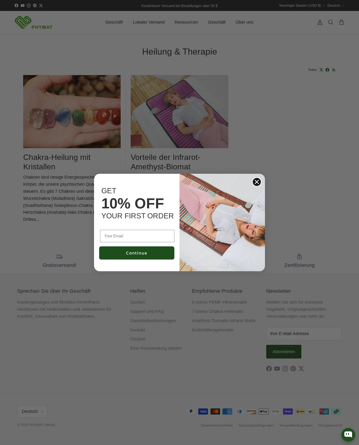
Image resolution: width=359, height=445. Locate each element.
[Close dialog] (257, 182)
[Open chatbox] (348, 435)
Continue (137, 253)
